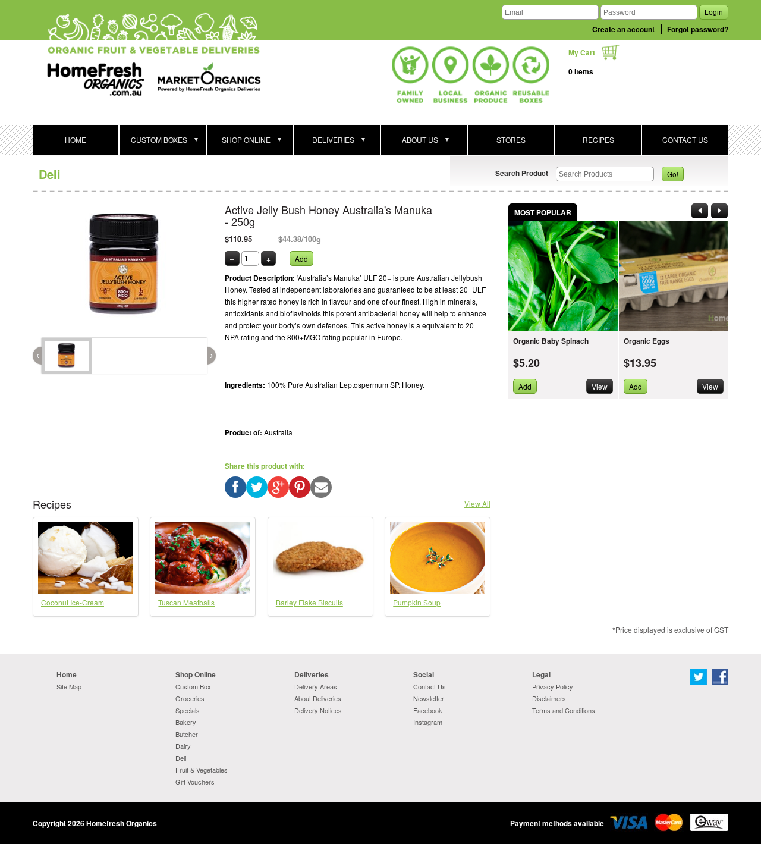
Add (301, 258)
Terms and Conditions (563, 710)
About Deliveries (317, 698)
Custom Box (193, 686)
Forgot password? (697, 29)
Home (66, 674)
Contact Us (429, 686)
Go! (672, 174)
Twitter (698, 677)
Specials (187, 710)
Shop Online (195, 674)
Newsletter (428, 698)
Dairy (183, 746)
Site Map (68, 686)
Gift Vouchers (195, 781)
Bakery (185, 722)
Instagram (427, 722)
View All (477, 503)
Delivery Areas (315, 686)
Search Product (521, 173)
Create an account (623, 29)
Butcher (186, 734)
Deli (50, 174)
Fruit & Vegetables (201, 769)
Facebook (427, 710)
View (600, 386)
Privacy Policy (552, 686)
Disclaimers (549, 698)
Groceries (190, 698)
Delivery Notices (318, 710)
